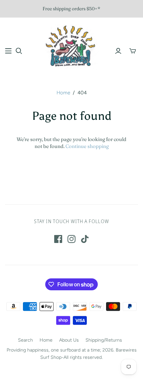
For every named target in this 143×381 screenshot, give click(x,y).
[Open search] (19, 51)
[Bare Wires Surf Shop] (71, 46)
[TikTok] (85, 239)
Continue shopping (87, 146)
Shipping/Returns (103, 340)
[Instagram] (71, 239)
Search (25, 340)
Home (63, 93)
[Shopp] (8, 51)
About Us (69, 340)
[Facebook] (58, 239)
